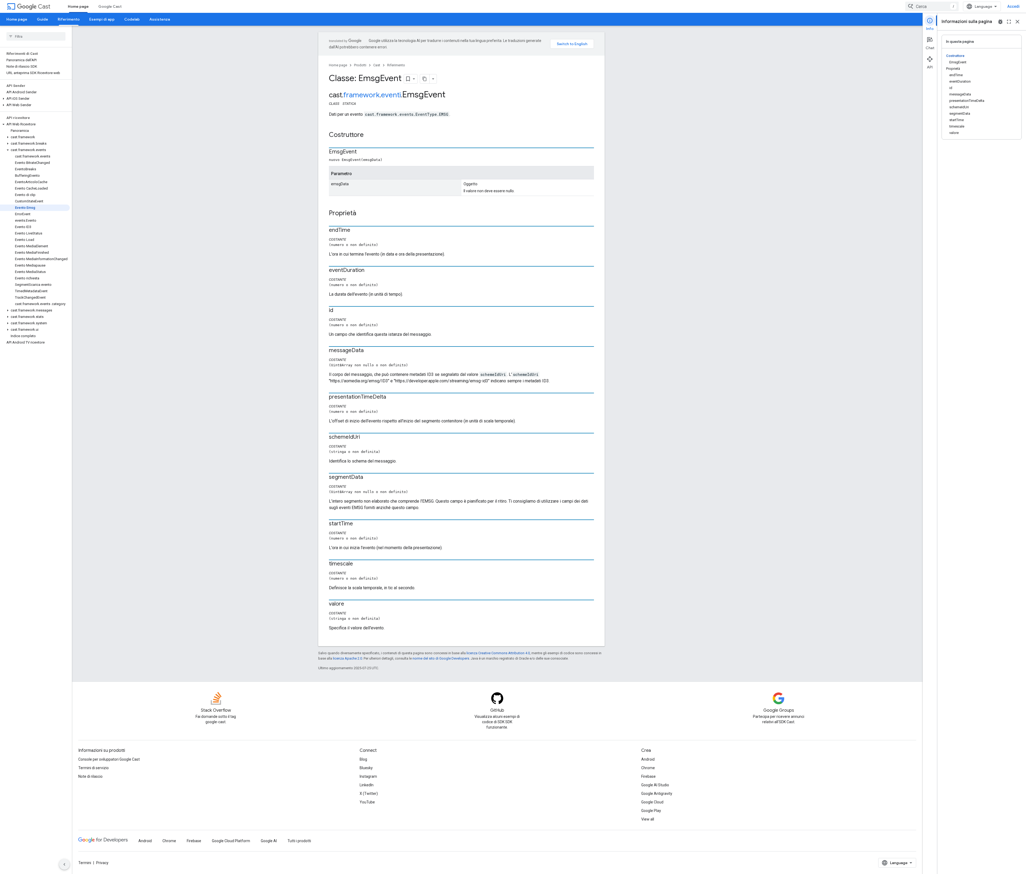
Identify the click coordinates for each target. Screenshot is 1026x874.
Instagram (368, 776)
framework (361, 94)
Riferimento (69, 19)
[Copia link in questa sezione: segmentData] (368, 477)
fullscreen (1009, 21)
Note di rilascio (90, 776)
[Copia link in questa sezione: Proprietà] (361, 213)
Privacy (102, 863)
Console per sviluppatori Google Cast (109, 759)
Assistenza (159, 19)
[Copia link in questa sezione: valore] (349, 604)
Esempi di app (102, 19)
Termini (84, 863)
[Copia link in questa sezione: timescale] (358, 564)
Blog (363, 759)
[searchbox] (35, 36)
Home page (78, 6)
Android (648, 759)
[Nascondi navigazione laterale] (64, 864)
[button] (35, 98)
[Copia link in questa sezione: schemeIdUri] (365, 437)
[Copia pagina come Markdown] (425, 78)
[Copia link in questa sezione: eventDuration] (369, 270)
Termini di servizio (93, 768)
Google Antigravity (656, 793)
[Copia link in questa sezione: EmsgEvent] (362, 152)
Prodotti (360, 65)
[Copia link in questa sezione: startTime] (358, 524)
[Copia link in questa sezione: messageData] (369, 351)
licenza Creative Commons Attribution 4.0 (498, 653)
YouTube (367, 802)
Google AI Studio (655, 785)
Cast (44, 6)
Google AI (269, 841)
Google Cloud (652, 802)
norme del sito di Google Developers (441, 658)
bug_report (1000, 21)
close (1017, 21)
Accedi (1013, 6)
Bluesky (366, 768)
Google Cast (110, 6)
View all (647, 819)
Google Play (651, 810)
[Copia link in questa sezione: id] (338, 310)
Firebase (648, 776)
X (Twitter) (369, 793)
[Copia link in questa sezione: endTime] (355, 230)
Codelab (132, 19)
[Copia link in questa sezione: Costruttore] (369, 135)
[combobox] (932, 6)
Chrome (648, 768)
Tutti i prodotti (299, 841)
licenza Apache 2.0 (347, 658)
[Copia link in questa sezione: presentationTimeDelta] (391, 397)
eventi (391, 94)
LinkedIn (367, 785)
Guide (42, 19)
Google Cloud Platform (231, 841)
